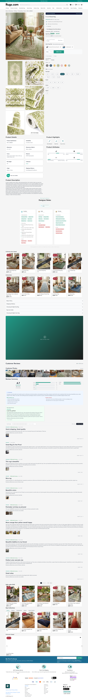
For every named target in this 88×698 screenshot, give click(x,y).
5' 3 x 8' (62, 74)
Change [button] (52, 59)
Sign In (73, 4)
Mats (53, 8)
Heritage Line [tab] (19, 610)
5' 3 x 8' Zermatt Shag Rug (58, 270)
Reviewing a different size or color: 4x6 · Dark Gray (14, 449)
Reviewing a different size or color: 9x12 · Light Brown (14, 466)
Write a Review (80, 423)
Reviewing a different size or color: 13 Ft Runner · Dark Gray (15, 564)
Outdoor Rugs (36, 8)
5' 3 (50, 82)
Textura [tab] (8, 610)
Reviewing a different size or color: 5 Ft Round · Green (14, 481)
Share (55, 56)
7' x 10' (72, 74)
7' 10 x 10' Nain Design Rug (11, 270)
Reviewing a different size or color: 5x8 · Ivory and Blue (15, 510)
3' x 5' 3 (52, 74)
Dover (25, 10)
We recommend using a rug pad (58, 44)
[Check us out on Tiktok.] (67, 686)
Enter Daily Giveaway (28, 694)
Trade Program (27, 693)
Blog (25, 687)
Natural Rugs (29, 8)
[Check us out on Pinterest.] (70, 686)
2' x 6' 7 (48, 87)
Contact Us (46, 684)
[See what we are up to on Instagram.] (65, 686)
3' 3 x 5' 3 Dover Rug (25, 293)
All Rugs (7, 8)
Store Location (27, 688)
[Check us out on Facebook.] (63, 686)
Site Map (26, 689)
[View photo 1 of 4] (7, 532)
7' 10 (54, 82)
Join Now (79, 657)
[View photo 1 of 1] (7, 435)
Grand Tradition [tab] (32, 610)
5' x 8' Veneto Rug (25, 270)
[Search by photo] (20, 4)
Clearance (80, 8)
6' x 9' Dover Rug (56, 293)
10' (58, 82)
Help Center (46, 688)
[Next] (82, 263)
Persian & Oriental (14, 8)
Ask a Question (49, 56)
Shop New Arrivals (44, 1)
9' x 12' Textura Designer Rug (58, 629)
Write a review (56, 19)
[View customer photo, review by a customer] (9, 373)
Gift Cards (26, 685)
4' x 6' (57, 74)
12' (62, 82)
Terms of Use (8, 689)
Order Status (79, 1)
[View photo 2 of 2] (11, 513)
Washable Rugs (22, 8)
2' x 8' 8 (53, 87)
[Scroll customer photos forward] (83, 373)
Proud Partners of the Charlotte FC (30, 684)
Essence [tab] (12, 610)
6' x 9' (67, 74)
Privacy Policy (15, 689)
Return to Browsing (9, 10)
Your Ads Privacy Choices (11, 692)
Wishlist (78, 4)
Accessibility (46, 692)
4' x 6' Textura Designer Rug (27, 629)
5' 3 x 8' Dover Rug (9, 653)
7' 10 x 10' (77, 74)
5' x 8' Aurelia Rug (56, 603)
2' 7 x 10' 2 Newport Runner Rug (43, 293)
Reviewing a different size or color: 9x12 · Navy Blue (15, 418)
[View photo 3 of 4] (14, 532)
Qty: (47, 51)
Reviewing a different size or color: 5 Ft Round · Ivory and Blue (16, 548)
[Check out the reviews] (67, 692)
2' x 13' (58, 87)
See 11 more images (34, 132)
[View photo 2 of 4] (11, 532)
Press (45, 693)
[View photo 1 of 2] (7, 513)
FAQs (45, 687)
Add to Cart (58, 51)
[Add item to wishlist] (19, 254)
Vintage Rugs (20, 10)
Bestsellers (26, 692)
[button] (42, 14)
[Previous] (7, 263)
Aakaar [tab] (25, 610)
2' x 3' (48, 74)
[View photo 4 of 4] (18, 532)
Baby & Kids (43, 8)
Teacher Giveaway (28, 696)
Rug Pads (49, 8)
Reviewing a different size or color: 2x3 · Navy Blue (14, 495)
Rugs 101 (45, 689)
